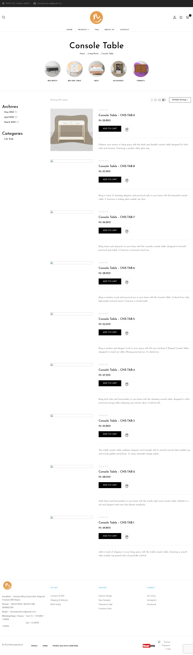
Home (82, 54)
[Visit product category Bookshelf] (118, 69)
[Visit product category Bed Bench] (52, 69)
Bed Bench (52, 81)
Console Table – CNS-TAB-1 (116, 522)
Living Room (93, 54)
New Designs (105, 600)
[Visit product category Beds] (96, 69)
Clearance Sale (105, 604)
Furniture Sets (105, 608)
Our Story (151, 596)
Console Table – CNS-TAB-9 (117, 115)
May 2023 (9, 112)
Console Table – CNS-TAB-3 (117, 421)
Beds (96, 81)
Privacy (34, 646)
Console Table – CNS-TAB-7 (117, 217)
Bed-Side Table (74, 81)
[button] (187, 18)
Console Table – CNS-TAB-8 (117, 166)
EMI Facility (55, 604)
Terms (45, 646)
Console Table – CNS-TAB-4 (117, 370)
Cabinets (141, 81)
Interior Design (105, 596)
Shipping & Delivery (59, 600)
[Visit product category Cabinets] (141, 69)
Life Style (8, 139)
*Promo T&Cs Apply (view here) (65, 646)
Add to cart (110, 129)
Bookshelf (118, 81)
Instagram (151, 600)
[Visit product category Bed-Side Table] (74, 69)
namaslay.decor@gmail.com (49, 3)
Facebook (151, 604)
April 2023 (9, 117)
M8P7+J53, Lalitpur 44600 (18, 3)
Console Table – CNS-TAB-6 (117, 268)
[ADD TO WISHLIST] (127, 129)
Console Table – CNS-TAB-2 (117, 471)
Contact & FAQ (57, 596)
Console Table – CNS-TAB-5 (117, 319)
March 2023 (10, 122)
